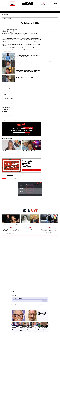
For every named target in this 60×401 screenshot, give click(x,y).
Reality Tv (5, 18)
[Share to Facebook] (4, 30)
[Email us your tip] (12, 5)
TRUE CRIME (29, 9)
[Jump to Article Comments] (2, 30)
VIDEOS (42, 9)
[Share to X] (8, 30)
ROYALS (36, 9)
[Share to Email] (14, 30)
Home (2, 18)
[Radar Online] (27, 3)
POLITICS (23, 9)
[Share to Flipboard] (11, 30)
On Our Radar (10, 18)
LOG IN (55, 3)
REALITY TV (16, 9)
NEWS (10, 9)
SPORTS (48, 9)
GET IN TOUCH (31, 170)
